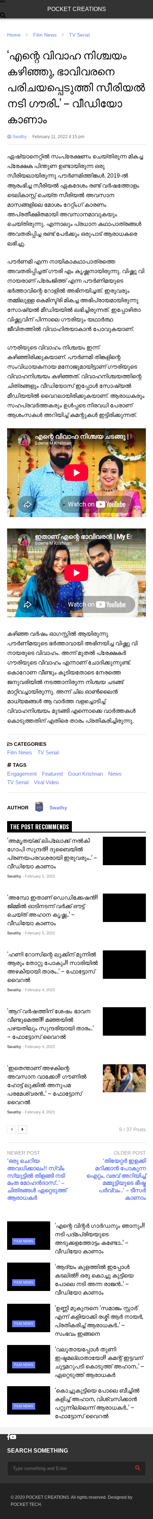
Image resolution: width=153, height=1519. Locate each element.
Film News (19, 752)
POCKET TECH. (26, 1504)
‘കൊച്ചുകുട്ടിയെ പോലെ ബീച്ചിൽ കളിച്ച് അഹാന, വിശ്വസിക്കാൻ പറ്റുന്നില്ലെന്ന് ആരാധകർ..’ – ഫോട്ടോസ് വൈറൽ (97, 1403)
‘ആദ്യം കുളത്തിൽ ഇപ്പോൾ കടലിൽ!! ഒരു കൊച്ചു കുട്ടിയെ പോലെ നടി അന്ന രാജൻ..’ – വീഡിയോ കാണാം (94, 1279)
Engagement (22, 774)
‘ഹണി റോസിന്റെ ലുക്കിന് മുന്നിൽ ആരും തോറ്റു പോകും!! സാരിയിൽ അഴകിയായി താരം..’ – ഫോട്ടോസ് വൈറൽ (52, 967)
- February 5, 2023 (38, 876)
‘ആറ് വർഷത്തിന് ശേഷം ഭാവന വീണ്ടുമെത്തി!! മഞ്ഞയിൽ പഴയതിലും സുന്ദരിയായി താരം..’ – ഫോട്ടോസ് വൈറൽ (50, 1024)
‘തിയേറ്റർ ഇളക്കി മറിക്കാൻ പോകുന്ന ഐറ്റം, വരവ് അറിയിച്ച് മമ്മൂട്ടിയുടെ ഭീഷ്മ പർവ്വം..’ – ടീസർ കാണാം (116, 1179)
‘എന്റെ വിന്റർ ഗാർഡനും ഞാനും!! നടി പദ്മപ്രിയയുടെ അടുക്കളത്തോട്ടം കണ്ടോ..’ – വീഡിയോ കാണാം (100, 1238)
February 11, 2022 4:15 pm (58, 136)
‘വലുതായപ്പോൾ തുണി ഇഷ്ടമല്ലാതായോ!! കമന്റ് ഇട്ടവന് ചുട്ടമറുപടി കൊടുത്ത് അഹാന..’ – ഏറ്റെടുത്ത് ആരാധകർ (99, 1362)
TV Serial (48, 752)
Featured (52, 774)
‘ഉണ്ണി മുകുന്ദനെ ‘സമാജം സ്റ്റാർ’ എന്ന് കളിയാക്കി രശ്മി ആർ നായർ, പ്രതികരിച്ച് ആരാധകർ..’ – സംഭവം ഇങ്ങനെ (99, 1320)
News (115, 774)
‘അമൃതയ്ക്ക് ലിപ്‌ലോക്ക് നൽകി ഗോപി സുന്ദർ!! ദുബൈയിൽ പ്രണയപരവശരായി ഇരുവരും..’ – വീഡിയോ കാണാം (52, 853)
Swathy (19, 136)
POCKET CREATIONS (76, 9)
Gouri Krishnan (85, 774)
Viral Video (46, 782)
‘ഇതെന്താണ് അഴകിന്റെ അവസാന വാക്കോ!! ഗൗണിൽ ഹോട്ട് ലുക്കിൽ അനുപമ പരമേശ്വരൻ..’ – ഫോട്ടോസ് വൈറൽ (46, 1084)
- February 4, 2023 (38, 990)
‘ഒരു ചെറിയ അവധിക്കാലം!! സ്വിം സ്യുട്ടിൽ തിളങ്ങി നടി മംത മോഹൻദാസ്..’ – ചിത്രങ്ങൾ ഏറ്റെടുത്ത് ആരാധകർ (37, 1179)
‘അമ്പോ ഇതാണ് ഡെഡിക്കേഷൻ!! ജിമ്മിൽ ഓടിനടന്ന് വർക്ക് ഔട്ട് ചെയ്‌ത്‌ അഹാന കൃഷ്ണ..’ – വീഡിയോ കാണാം (52, 910)
